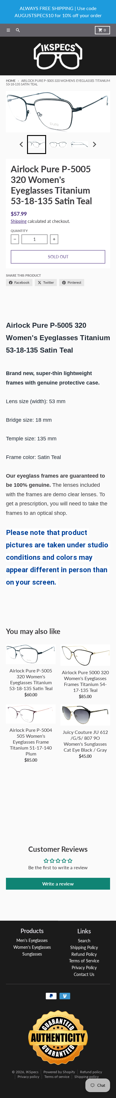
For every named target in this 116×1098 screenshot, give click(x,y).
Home (10, 80)
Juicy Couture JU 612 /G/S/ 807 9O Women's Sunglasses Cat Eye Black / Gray (85, 740)
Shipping (18, 221)
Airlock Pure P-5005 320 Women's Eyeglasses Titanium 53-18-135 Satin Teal (31, 679)
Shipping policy (86, 1076)
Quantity (19, 231)
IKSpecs (32, 1072)
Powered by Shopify (59, 1072)
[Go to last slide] (22, 144)
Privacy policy (28, 1076)
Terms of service (56, 1076)
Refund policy (91, 1072)
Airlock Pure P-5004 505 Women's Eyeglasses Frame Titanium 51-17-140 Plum (31, 741)
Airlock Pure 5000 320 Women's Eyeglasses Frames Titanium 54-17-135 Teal (85, 681)
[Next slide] (94, 144)
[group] (36, 144)
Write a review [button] (58, 883)
